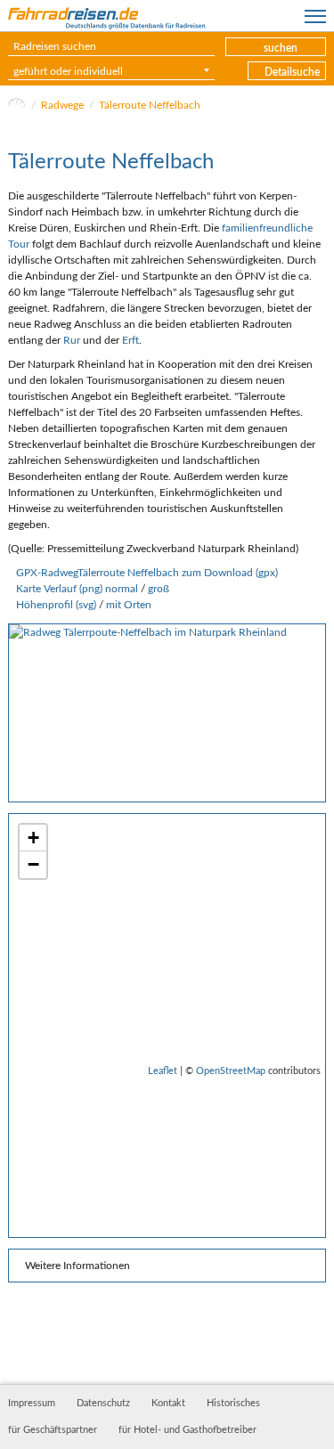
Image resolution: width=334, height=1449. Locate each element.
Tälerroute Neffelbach (149, 105)
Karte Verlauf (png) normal (77, 588)
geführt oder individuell (68, 71)
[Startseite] (16, 105)
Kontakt (168, 1403)
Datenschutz (103, 1403)
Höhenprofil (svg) (56, 604)
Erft (130, 340)
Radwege (62, 105)
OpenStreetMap (230, 1071)
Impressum (31, 1403)
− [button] (33, 864)
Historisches (233, 1403)
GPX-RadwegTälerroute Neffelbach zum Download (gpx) (147, 572)
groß (158, 588)
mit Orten (128, 604)
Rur (71, 340)
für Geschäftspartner (52, 1430)
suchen (280, 48)
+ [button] (33, 837)
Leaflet (162, 1071)
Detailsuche (292, 72)
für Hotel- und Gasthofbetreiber (187, 1430)
